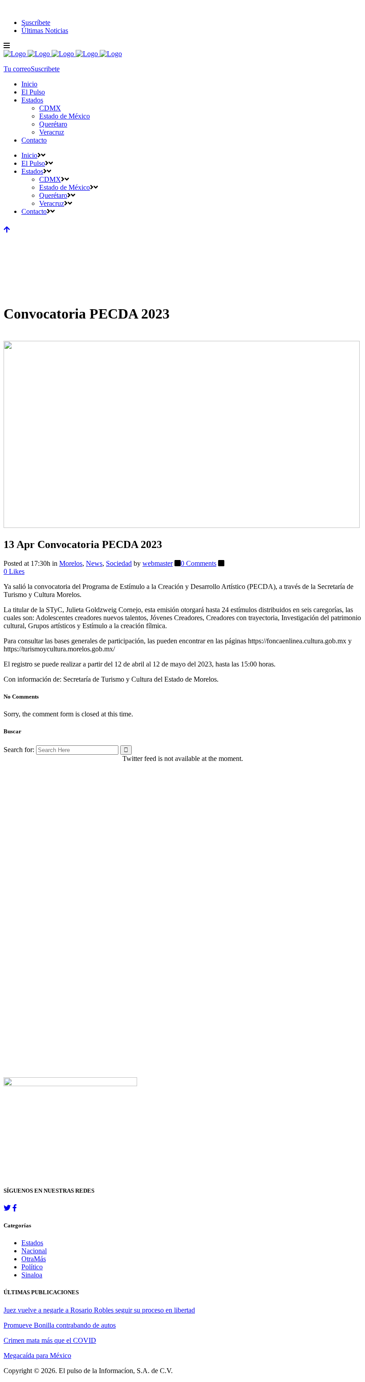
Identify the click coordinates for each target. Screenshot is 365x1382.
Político (32, 1267)
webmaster (157, 563)
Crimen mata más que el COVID (50, 1340)
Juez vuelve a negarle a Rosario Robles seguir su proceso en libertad (99, 1310)
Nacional (34, 1251)
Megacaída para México (37, 1355)
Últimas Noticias (44, 30)
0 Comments (198, 563)
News (94, 563)
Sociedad (119, 563)
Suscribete (45, 69)
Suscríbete (35, 22)
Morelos (70, 563)
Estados (32, 1243)
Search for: (19, 749)
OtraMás (33, 1259)
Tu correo (17, 69)
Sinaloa (31, 1275)
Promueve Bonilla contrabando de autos (60, 1325)
